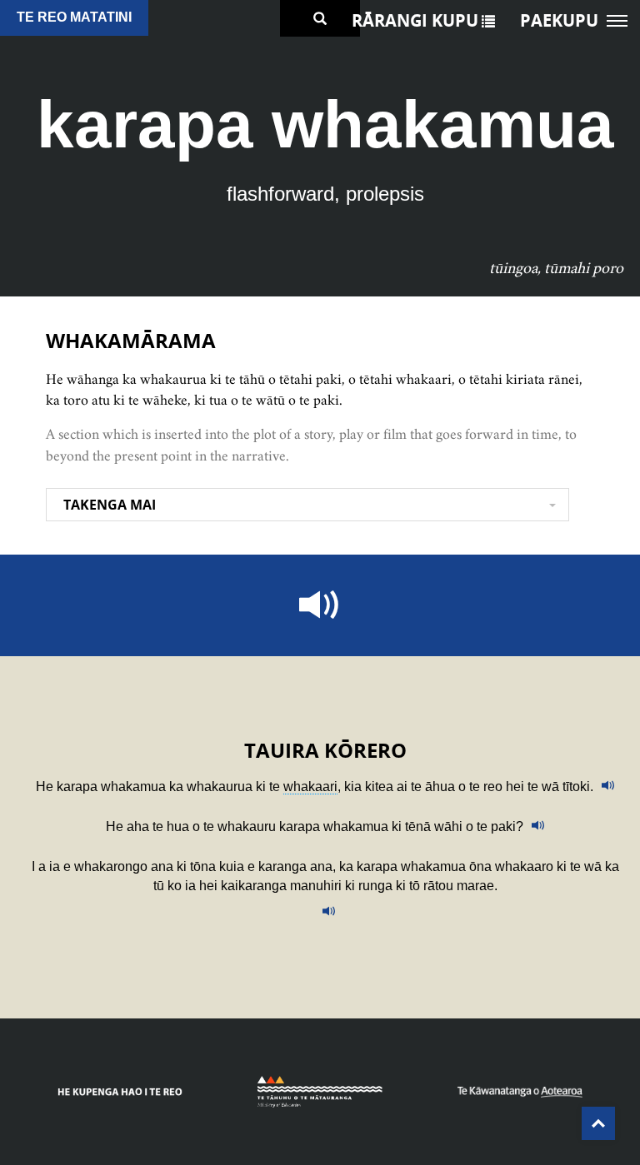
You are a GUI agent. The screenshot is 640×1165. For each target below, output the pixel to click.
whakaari (310, 786)
